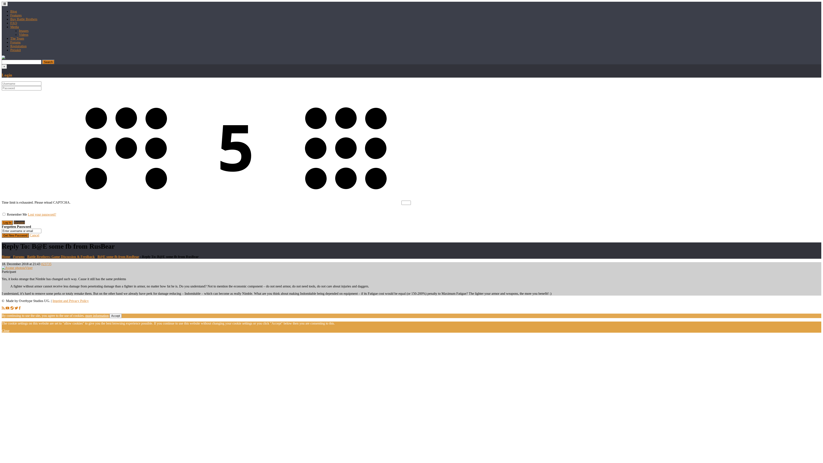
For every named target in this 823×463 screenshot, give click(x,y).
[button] (3, 58)
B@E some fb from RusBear (118, 257)
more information (97, 315)
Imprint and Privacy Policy (71, 301)
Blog (13, 11)
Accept (115, 315)
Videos (23, 34)
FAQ (13, 23)
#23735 (46, 264)
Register (19, 222)
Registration (18, 46)
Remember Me (17, 214)
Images (24, 31)
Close (5, 330)
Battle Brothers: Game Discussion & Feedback (61, 257)
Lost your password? (42, 214)
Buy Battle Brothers (23, 19)
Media (14, 27)
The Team (17, 38)
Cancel (34, 235)
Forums (15, 42)
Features (16, 15)
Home (6, 257)
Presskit (15, 50)
